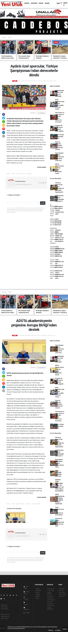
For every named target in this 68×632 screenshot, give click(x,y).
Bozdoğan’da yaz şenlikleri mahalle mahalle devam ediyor (59, 210)
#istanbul (29, 173)
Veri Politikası (4, 608)
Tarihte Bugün (51, 599)
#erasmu (28, 503)
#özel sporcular (20, 173)
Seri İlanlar (50, 603)
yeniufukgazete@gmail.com (22, 536)
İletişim (28, 612)
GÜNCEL (27, 3)
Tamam (58, 630)
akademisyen (20, 490)
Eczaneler (50, 596)
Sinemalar (50, 601)
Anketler (61, 590)
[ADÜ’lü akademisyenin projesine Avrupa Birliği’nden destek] (24, 351)
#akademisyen (20, 503)
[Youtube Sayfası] (11, 595)
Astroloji (61, 596)
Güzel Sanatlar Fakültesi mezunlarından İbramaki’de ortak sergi (59, 156)
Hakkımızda (4, 605)
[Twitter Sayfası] (4, 595)
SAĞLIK (41, 3)
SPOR (9, 37)
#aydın (9, 173)
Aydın (9, 156)
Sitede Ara (62, 588)
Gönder (43, 203)
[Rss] (17, 595)
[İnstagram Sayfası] (8, 595)
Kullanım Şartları (5, 614)
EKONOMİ (34, 3)
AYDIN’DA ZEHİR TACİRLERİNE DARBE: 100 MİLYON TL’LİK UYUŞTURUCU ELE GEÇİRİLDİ (59, 236)
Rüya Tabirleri (62, 594)
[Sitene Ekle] (5, 598)
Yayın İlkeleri (4, 607)
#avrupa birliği (36, 503)
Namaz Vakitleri (49, 593)
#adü (13, 503)
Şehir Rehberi (51, 605)
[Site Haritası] (2, 598)
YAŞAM (47, 3)
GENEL (10, 292)
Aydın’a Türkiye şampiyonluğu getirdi (59, 136)
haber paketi (3, 630)
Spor (18, 156)
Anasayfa (4, 37)
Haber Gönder (4, 618)
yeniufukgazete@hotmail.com (23, 184)
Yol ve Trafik (50, 590)
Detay (51, 630)
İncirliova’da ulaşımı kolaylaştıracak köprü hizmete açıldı (59, 274)
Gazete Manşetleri (50, 608)
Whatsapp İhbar (5, 616)
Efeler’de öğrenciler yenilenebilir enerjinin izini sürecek (59, 145)
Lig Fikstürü (50, 598)
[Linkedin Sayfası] (14, 595)
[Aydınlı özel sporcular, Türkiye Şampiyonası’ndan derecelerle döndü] (24, 97)
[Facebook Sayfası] (2, 595)
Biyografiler (62, 592)
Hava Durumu (51, 588)
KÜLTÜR (38, 596)
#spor (13, 173)
